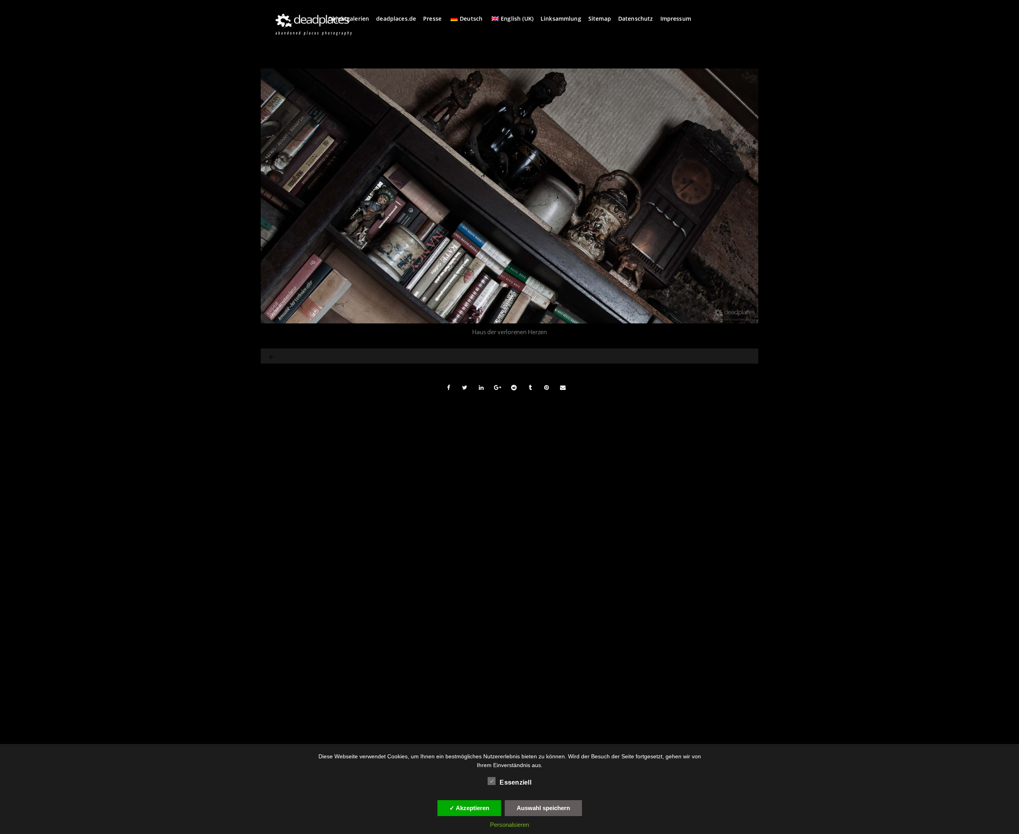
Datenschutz (635, 18)
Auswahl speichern (543, 808)
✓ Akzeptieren (469, 808)
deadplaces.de (396, 18)
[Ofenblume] (272, 356)
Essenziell (515, 782)
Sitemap (599, 18)
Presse (432, 18)
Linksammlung (561, 18)
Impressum (675, 18)
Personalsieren (509, 824)
